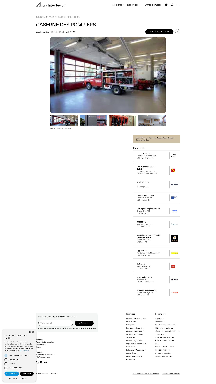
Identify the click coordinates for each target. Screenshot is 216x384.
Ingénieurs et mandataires (136, 344)
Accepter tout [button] (11, 374)
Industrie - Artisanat (162, 350)
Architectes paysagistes (135, 331)
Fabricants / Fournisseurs (135, 350)
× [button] (33, 332)
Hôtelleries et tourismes (164, 328)
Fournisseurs (131, 322)
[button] (118, 4)
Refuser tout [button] (27, 374)
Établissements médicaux (164, 340)
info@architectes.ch (43, 357)
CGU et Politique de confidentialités (146, 374)
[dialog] (19, 355)
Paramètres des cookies (171, 374)
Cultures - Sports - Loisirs (164, 347)
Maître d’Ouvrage (132, 353)
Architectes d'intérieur (134, 334)
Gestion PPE (130, 359)
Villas (157, 344)
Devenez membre (142, 140)
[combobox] (30, 332)
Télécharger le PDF (159, 32)
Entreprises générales (134, 340)
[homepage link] (50, 4)
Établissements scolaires (164, 337)
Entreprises (130, 325)
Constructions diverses (163, 356)
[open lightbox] (108, 75)
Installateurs (131, 347)
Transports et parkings (163, 353)
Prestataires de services (135, 328)
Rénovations (159, 322)
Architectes (130, 337)
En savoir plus (24, 351)
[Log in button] (172, 5)
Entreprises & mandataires (136, 318)
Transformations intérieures (165, 325)
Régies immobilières (134, 356)
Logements (159, 318)
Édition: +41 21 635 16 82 (45, 354)
